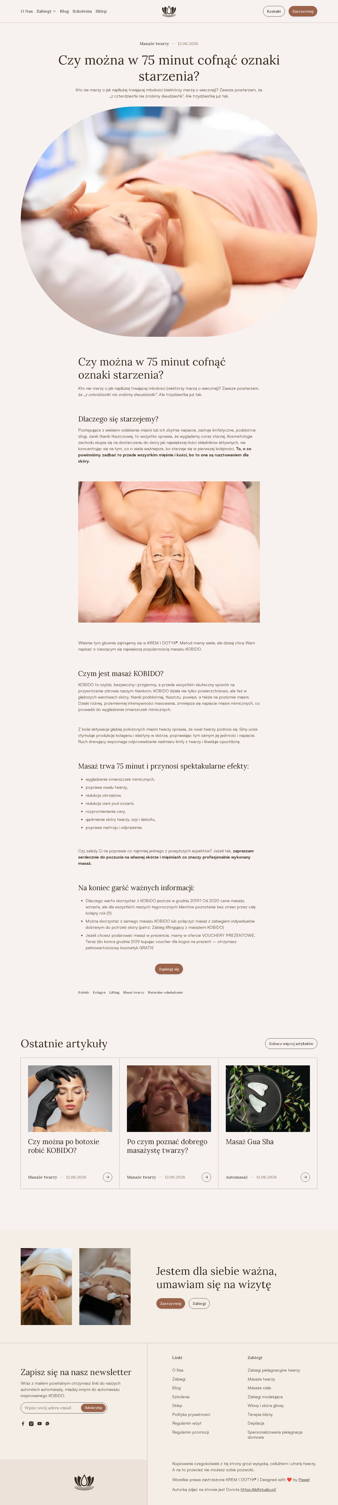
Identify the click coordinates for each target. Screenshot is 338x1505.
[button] (46, 11)
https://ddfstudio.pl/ (258, 1489)
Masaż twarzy (133, 992)
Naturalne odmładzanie (165, 992)
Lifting (114, 992)
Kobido (83, 992)
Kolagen (99, 992)
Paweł (303, 1479)
